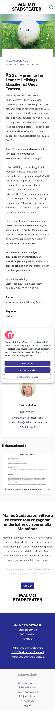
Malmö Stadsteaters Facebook (27, 652)
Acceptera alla (27, 370)
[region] (27, 355)
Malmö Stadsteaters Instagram (28, 656)
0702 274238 (27, 426)
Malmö (9, 316)
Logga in (27, 705)
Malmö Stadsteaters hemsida (27, 647)
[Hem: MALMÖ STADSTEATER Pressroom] (27, 7)
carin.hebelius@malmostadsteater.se (28, 422)
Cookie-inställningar (27, 376)
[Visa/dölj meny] (5, 7)
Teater (39, 302)
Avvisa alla (27, 363)
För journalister (27, 696)
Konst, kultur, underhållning (20, 302)
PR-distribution (27, 687)
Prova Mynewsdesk (27, 691)
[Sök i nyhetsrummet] (51, 7)
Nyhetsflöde (28, 700)
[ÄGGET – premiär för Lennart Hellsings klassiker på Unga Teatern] (27, 468)
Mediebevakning (27, 682)
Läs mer (27, 585)
